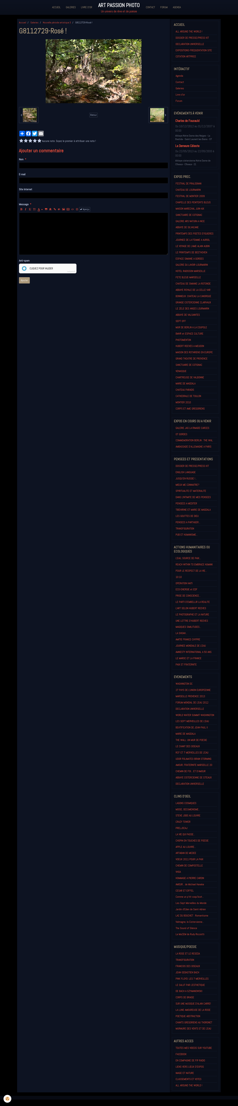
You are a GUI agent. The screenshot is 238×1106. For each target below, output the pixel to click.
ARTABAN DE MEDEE (186, 853)
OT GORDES (181, 434)
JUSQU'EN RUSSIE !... (186, 478)
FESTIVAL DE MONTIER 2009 (190, 196)
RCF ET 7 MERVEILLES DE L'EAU (192, 752)
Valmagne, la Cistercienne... (190, 922)
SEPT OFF (181, 321)
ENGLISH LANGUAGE (186, 472)
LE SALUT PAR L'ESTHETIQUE (190, 985)
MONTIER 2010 (183, 402)
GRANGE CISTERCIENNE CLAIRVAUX (193, 302)
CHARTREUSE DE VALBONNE (190, 377)
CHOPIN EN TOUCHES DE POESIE (192, 840)
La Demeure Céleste (187, 146)
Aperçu (85, 209)
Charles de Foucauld (187, 121)
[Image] (63, 209)
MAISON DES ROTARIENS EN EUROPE (194, 352)
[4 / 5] (35, 141)
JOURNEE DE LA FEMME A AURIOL (193, 240)
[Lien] (54, 209)
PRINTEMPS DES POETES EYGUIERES (194, 233)
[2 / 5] (26, 141)
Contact (150, 7)
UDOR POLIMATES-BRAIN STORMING (193, 759)
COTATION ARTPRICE (186, 56)
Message (24, 204)
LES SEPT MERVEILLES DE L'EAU (192, 721)
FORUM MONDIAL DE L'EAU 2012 (192, 702)
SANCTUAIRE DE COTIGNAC (189, 215)
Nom (21, 159)
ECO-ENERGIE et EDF (186, 589)
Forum (164, 7)
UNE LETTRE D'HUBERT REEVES (192, 621)
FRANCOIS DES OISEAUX (188, 966)
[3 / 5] (30, 141)
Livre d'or (86, 7)
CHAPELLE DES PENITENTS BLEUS (193, 202)
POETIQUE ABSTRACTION (188, 1016)
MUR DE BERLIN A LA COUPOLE (191, 327)
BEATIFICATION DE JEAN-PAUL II (192, 727)
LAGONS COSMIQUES (186, 803)
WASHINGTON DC (184, 683)
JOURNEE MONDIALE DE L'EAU (191, 645)
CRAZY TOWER (183, 822)
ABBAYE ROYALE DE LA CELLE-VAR (193, 290)
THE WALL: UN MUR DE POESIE (191, 740)
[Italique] (25, 209)
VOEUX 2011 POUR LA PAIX (189, 859)
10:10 (179, 577)
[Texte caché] (59, 209)
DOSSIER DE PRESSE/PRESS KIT (192, 38)
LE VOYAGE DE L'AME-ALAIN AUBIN (193, 246)
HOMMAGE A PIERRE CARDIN (190, 878)
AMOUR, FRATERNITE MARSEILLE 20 (194, 765)
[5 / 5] (39, 141)
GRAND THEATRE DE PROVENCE (192, 358)
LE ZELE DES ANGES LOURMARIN (192, 308)
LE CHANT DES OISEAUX (188, 746)
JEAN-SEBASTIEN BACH (187, 972)
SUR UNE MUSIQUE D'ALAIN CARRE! (193, 1003)
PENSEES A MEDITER (186, 503)
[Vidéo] (68, 209)
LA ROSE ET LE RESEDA (188, 953)
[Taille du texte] (34, 209)
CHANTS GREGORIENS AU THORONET (194, 1022)
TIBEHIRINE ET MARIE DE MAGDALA (193, 510)
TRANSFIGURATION (185, 528)
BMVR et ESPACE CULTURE (189, 333)
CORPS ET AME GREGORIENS (190, 408)
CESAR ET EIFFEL (185, 890)
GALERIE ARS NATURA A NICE (190, 221)
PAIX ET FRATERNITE (186, 664)
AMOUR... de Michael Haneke (190, 884)
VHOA (178, 872)
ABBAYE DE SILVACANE (187, 227)
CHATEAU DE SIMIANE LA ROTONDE (193, 283)
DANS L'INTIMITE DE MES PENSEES (193, 497)
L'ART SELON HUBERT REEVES (191, 608)
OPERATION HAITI (184, 583)
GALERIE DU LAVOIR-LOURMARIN (192, 265)
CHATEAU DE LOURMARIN (188, 190)
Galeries (71, 7)
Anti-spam (24, 260)
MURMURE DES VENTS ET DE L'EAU (193, 1028)
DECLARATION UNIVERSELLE (190, 44)
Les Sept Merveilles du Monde (191, 903)
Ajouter (24, 280)
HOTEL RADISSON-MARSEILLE (190, 271)
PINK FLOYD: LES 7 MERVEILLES (192, 978)
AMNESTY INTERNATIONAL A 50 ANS (194, 652)
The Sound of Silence (186, 928)
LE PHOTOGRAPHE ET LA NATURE (192, 614)
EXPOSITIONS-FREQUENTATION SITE (194, 50)
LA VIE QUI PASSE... (185, 834)
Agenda (177, 7)
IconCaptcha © (71, 272)
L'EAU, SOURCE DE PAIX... (188, 558)
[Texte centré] (50, 209)
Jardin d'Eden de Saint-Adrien (191, 909)
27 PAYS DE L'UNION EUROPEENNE (193, 690)
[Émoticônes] (77, 209)
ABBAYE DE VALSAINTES (188, 315)
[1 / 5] (21, 141)
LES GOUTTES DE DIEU (187, 516)
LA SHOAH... (181, 633)
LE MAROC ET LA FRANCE (188, 658)
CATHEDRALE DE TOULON (188, 396)
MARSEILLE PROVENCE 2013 (190, 696)
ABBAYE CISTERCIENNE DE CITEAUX (194, 777)
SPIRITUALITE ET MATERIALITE (191, 491)
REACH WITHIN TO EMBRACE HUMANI (194, 564)
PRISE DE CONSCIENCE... (188, 595)
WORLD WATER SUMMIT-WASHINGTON (195, 715)
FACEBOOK (181, 1054)
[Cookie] (7, 1099)
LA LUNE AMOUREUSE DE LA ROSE (193, 1010)
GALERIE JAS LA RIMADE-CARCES (192, 428)
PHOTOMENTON (183, 340)
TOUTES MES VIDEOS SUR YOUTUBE (194, 1048)
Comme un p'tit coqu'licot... (190, 897)
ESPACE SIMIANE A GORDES (190, 258)
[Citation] (46, 209)
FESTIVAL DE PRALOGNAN (188, 183)
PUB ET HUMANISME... (187, 534)
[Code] (72, 209)
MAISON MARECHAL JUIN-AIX (190, 208)
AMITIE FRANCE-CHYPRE (188, 639)
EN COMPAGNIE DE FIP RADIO (190, 1060)
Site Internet (25, 189)
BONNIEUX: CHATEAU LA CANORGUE (193, 296)
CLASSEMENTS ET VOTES (188, 1079)
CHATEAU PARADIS (185, 390)
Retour (93, 114)
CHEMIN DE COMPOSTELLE (189, 865)
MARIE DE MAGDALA (185, 383)
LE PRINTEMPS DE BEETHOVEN (191, 252)
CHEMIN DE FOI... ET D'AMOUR (191, 771)
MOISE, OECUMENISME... (188, 809)
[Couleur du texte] (40, 209)
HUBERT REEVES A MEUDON (190, 346)
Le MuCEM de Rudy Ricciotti (190, 934)
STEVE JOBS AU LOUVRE (188, 815)
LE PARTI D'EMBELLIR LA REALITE (193, 602)
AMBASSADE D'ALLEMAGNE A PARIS (193, 446)
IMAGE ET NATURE (185, 1073)
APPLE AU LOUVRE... (186, 847)
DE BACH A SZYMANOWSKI (189, 991)
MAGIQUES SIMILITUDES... (188, 627)
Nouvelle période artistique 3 (57, 22)
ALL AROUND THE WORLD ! (189, 31)
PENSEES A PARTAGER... (188, 522)
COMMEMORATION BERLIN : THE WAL (194, 440)
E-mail (22, 174)
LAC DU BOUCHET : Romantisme (192, 915)
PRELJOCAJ (181, 828)
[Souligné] (30, 209)
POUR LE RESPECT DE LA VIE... (191, 571)
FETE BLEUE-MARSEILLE (188, 277)
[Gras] (21, 209)
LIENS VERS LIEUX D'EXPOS (190, 1067)
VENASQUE (181, 371)
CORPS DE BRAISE (185, 997)
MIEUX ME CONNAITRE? (187, 485)
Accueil (56, 7)
